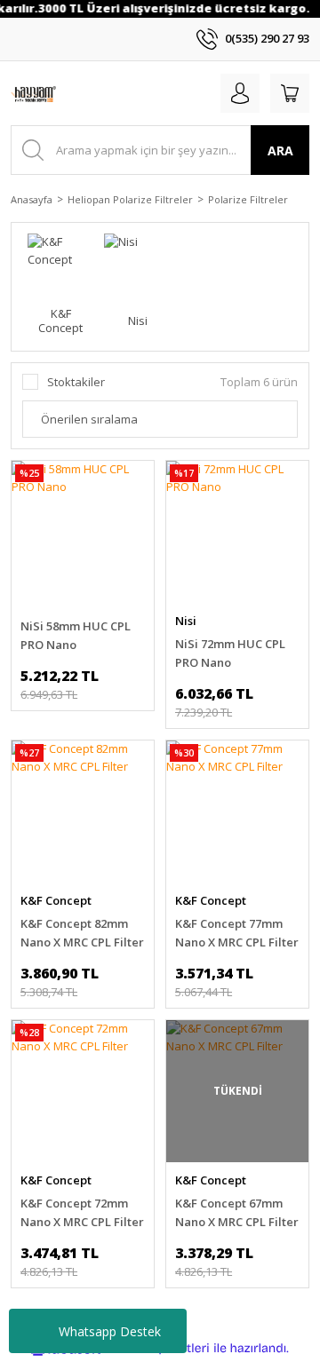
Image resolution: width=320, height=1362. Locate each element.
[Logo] (33, 93)
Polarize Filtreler (248, 199)
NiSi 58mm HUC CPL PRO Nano (75, 635)
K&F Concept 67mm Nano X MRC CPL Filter (237, 1212)
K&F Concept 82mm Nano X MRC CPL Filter (82, 932)
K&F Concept (56, 900)
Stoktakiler (76, 382)
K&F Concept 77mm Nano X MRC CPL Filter (237, 932)
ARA (280, 150)
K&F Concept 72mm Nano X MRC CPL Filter (82, 1212)
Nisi (185, 621)
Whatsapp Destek (110, 1331)
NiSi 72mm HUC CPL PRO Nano (230, 653)
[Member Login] (240, 93)
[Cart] (289, 93)
